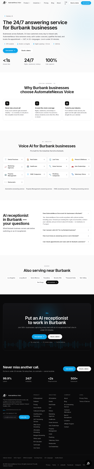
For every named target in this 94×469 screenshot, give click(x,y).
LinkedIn (62, 465)
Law (50, 407)
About (59, 3)
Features (36, 401)
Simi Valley (83, 278)
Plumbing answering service (80, 189)
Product (26, 3)
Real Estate (52, 404)
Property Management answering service (39, 189)
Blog (52, 3)
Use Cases (37, 448)
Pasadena (47, 278)
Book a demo (75, 3)
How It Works (37, 407)
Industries (36, 3)
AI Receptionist (38, 398)
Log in (66, 3)
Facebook (70, 465)
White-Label (37, 438)
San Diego (40, 282)
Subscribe (23, 417)
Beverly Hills (58, 278)
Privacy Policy (83, 398)
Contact (66, 427)
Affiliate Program (69, 423)
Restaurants (52, 443)
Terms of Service (84, 401)
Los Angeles (11, 278)
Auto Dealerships (54, 425)
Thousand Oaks (71, 278)
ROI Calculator (38, 441)
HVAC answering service (61, 189)
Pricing (46, 3)
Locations (67, 420)
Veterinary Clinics (54, 440)
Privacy (48, 465)
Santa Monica (35, 278)
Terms (54, 465)
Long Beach (23, 278)
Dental (51, 401)
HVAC (50, 434)
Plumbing (51, 437)
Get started (86, 3)
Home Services (53, 422)
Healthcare (52, 419)
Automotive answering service (14, 189)
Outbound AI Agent (39, 411)
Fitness (51, 411)
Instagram (78, 465)
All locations (51, 282)
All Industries (52, 398)
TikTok (85, 465)
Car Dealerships (53, 446)
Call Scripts (37, 445)
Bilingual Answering (39, 435)
